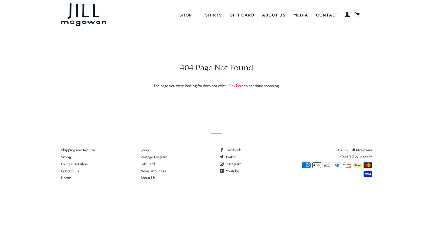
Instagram (233, 164)
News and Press (153, 171)
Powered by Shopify (355, 156)
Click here (235, 86)
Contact (327, 15)
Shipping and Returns (78, 150)
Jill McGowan (361, 150)
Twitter (231, 157)
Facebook (233, 150)
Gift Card (242, 15)
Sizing (66, 157)
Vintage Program (154, 157)
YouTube (232, 171)
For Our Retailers (74, 164)
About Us (274, 15)
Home (66, 178)
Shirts (213, 15)
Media (300, 15)
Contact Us (70, 171)
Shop (186, 15)
